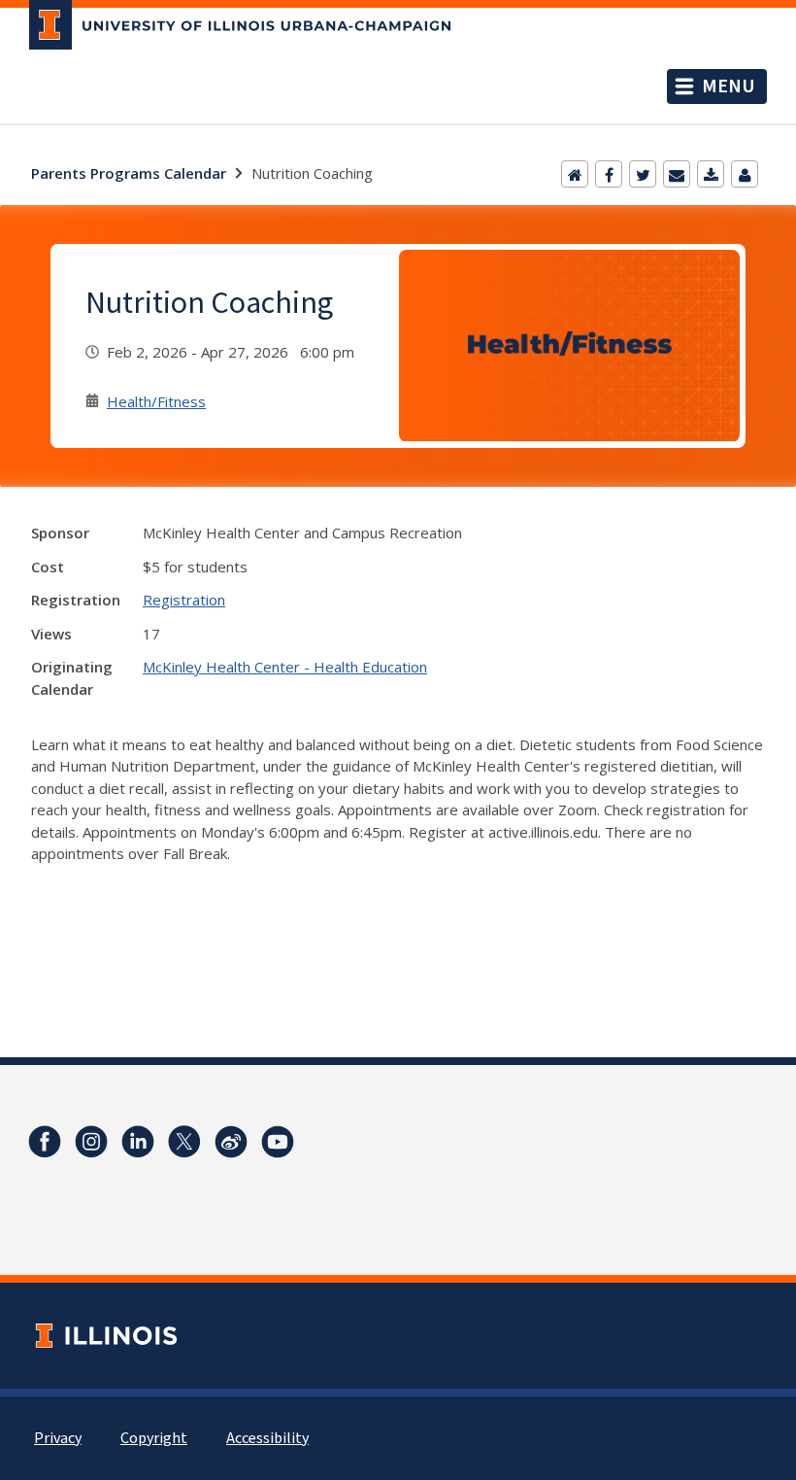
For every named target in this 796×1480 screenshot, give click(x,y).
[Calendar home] (574, 174)
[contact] (744, 174)
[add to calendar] (710, 174)
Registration (184, 599)
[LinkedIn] (137, 1141)
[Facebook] (608, 174)
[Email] (676, 174)
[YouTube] (277, 1141)
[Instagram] (91, 1141)
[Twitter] (642, 174)
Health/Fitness (156, 401)
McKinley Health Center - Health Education (285, 666)
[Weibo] (231, 1141)
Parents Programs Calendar (128, 173)
